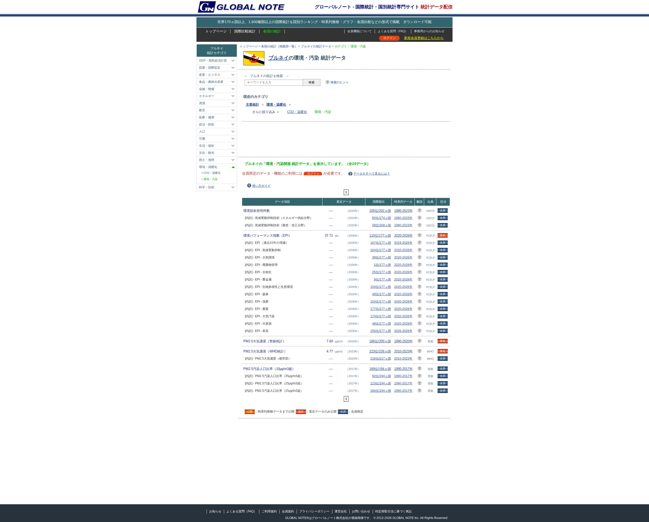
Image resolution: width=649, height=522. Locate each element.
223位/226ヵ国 (380, 351)
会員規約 (288, 511)
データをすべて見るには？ (371, 173)
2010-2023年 (403, 351)
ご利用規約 (269, 511)
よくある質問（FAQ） (393, 31)
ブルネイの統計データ (316, 46)
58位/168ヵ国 (381, 225)
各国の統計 (272, 31)
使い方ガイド (261, 186)
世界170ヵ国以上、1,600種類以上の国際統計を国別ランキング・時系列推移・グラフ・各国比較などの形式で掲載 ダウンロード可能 (324, 22)
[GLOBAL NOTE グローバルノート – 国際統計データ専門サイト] (242, 11)
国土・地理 (206, 160)
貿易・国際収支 (209, 67)
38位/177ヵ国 (381, 257)
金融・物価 (206, 89)
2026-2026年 (403, 331)
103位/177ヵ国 (380, 301)
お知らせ (215, 511)
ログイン (389, 38)
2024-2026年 (403, 243)
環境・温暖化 (276, 104)
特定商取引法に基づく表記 (393, 511)
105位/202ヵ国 (380, 211)
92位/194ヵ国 (381, 376)
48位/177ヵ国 (381, 294)
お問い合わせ (361, 511)
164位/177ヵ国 (380, 250)
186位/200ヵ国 (380, 341)
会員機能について (359, 31)
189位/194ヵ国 (380, 369)
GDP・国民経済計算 (213, 60)
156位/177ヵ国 (380, 331)
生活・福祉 (206, 145)
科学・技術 (206, 187)
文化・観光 (206, 153)
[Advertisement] (337, 140)
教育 (202, 110)
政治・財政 (206, 124)
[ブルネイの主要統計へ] (255, 58)
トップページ (216, 31)
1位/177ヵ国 (382, 265)
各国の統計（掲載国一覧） (279, 46)
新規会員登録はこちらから (424, 38)
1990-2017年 (403, 369)
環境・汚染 (211, 179)
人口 (202, 131)
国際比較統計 (245, 31)
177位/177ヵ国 (380, 309)
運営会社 (341, 511)
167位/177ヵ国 (380, 243)
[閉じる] (233, 167)
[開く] (233, 61)
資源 (202, 103)
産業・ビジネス (209, 75)
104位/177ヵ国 (380, 287)
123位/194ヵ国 (380, 383)
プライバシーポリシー (314, 511)
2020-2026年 (403, 235)
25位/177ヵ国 (381, 272)
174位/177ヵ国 (380, 316)
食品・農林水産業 (211, 82)
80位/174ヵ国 (381, 218)
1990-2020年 (403, 341)
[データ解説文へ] (420, 211)
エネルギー (206, 96)
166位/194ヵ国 (380, 391)
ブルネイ (278, 58)
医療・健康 (206, 117)
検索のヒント (340, 82)
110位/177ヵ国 (380, 235)
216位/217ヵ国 (380, 358)
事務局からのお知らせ (429, 31)
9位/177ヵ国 (382, 279)
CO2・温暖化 (297, 112)
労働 (202, 138)
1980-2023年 (403, 211)
